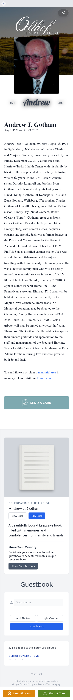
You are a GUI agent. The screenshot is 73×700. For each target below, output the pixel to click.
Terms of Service (46, 684)
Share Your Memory (23, 566)
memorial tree (47, 372)
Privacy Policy (26, 684)
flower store (44, 378)
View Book (17, 515)
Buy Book (37, 515)
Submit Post (36, 626)
